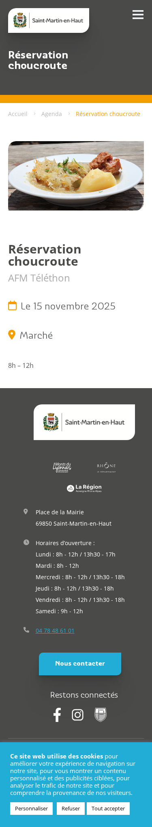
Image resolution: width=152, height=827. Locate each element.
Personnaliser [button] (31, 808)
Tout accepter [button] (108, 808)
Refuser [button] (71, 808)
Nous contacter (80, 664)
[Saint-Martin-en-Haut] (48, 20)
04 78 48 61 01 (55, 630)
